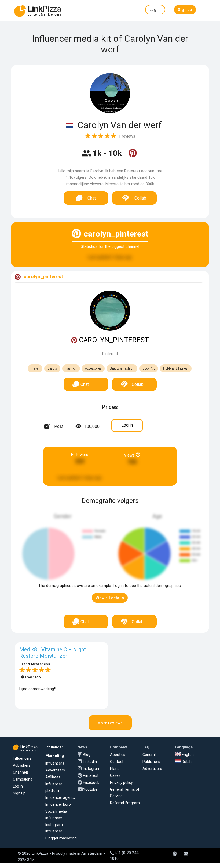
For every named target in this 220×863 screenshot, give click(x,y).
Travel (35, 368)
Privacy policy (121, 782)
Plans (114, 768)
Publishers (22, 765)
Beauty (52, 368)
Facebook (91, 782)
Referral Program (125, 803)
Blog (86, 754)
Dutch (186, 761)
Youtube (90, 789)
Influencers (22, 758)
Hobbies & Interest (175, 368)
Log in (18, 786)
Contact (116, 761)
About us (117, 754)
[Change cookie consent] (175, 854)
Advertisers (55, 770)
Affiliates (52, 777)
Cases (115, 775)
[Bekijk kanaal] (132, 156)
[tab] (39, 276)
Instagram (91, 768)
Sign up (19, 793)
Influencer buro (58, 804)
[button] (155, 9)
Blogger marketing (61, 838)
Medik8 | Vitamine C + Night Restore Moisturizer (52, 652)
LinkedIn (90, 761)
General (149, 754)
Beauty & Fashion (122, 368)
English (187, 754)
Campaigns (22, 779)
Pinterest (90, 775)
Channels (21, 772)
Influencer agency (60, 797)
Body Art (148, 368)
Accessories (93, 368)
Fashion (71, 368)
